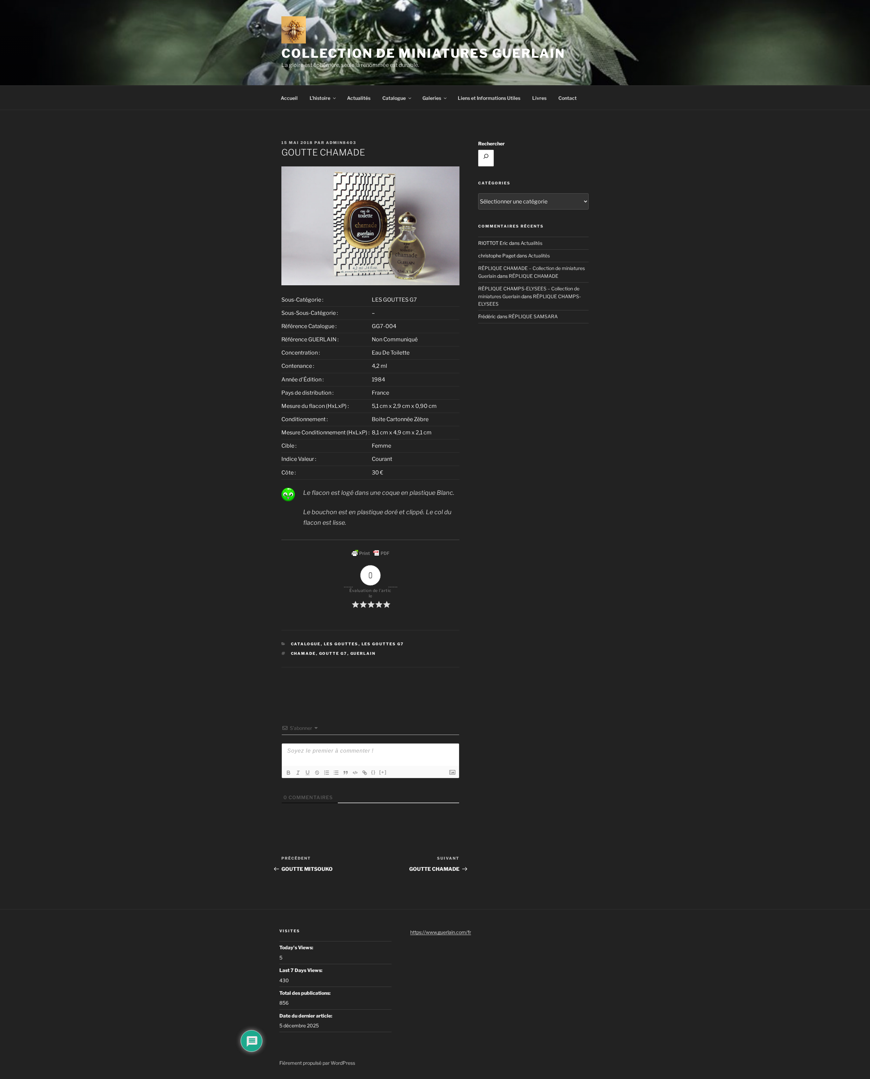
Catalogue (394, 98)
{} (373, 772)
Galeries (431, 98)
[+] (383, 772)
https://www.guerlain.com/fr (440, 932)
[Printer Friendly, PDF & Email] (370, 553)
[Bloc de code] (355, 773)
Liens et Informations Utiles (489, 98)
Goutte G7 (333, 653)
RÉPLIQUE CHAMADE (533, 276)
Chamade (303, 653)
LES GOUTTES (341, 644)
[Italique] (298, 773)
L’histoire (320, 98)
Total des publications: (305, 993)
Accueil (289, 98)
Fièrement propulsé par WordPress (317, 1063)
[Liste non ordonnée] (336, 773)
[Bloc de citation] (345, 773)
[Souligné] (307, 773)
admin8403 (341, 142)
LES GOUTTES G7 (383, 644)
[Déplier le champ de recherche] (486, 158)
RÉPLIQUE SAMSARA (533, 316)
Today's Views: (296, 947)
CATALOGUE (306, 644)
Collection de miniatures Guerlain (423, 53)
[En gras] (288, 773)
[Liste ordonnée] (326, 773)
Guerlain (363, 653)
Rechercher (491, 143)
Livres (539, 98)
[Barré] (317, 773)
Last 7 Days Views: (301, 970)
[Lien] (364, 773)
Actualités (358, 98)
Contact (567, 98)
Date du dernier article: (306, 1016)
